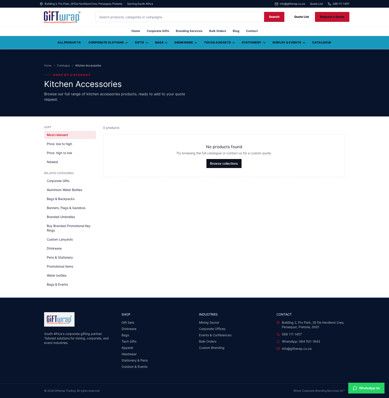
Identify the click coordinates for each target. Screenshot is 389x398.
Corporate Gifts (158, 31)
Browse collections (224, 163)
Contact (252, 31)
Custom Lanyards (60, 239)
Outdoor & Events (134, 366)
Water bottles (56, 275)
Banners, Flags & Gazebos (66, 208)
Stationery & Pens (135, 360)
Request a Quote (332, 16)
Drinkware (183, 42)
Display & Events (287, 42)
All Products (69, 42)
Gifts (139, 42)
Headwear (129, 354)
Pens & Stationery (60, 257)
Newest (52, 162)
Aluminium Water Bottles (64, 190)
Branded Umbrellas (61, 217)
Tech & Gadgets (217, 42)
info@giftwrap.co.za (292, 4)
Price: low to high (59, 144)
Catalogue (321, 42)
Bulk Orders (217, 31)
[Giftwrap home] (64, 16)
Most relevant (57, 135)
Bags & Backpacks (61, 199)
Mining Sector (209, 322)
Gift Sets (128, 322)
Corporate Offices (212, 329)
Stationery (251, 42)
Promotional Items (60, 266)
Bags (159, 42)
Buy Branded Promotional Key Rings (68, 228)
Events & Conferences (215, 335)
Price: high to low (59, 153)
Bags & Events (57, 284)
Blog (236, 31)
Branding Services (189, 31)
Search (274, 16)
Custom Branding (211, 348)
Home (135, 31)
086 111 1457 (341, 4)
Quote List (316, 3)
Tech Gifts (129, 341)
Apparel (127, 348)
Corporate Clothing (106, 42)
